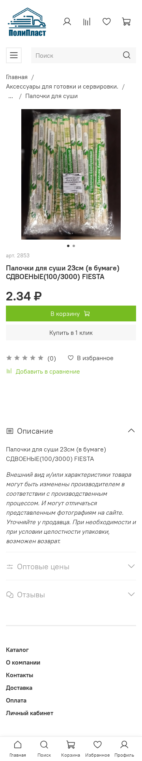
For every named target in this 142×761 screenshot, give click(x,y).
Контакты (19, 675)
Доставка (19, 687)
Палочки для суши (51, 96)
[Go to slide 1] (68, 246)
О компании (23, 662)
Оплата (16, 700)
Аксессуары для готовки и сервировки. (62, 86)
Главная (17, 77)
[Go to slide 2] (74, 246)
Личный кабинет (29, 713)
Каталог (17, 649)
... (10, 95)
